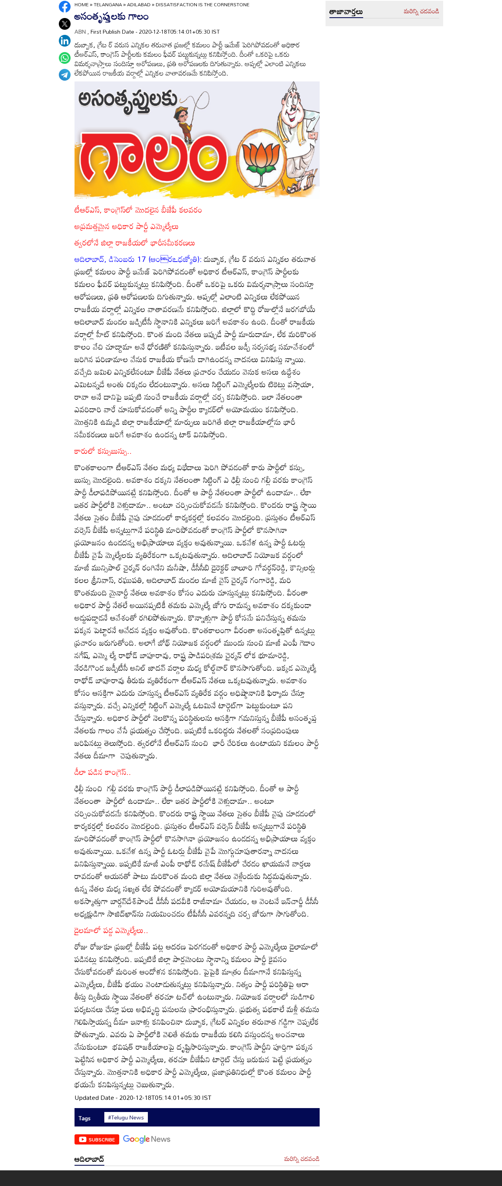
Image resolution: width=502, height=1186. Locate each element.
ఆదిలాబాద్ (89, 1158)
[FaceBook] (65, 7)
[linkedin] (65, 41)
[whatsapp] (65, 58)
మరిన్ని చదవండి (302, 1159)
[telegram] (65, 75)
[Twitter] (65, 24)
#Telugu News (126, 1117)
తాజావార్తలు (346, 11)
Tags (84, 1118)
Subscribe (102, 1139)
